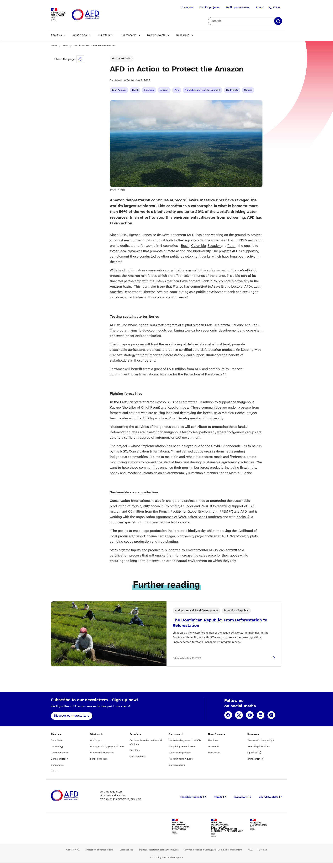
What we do (80, 35)
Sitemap (263, 850)
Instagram (271, 715)
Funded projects (98, 759)
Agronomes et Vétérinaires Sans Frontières (189, 517)
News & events (156, 35)
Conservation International (149, 451)
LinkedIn (260, 715)
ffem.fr (218, 797)
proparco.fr (240, 797)
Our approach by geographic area (107, 746)
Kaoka (241, 517)
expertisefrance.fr (191, 797)
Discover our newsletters (71, 715)
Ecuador (164, 90)
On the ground (121, 58)
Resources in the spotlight (260, 740)
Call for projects (209, 7)
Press (259, 7)
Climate (248, 90)
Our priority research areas (182, 746)
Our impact (95, 740)
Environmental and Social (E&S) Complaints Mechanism (213, 850)
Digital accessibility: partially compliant (158, 850)
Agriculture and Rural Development (202, 90)
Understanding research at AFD (185, 740)
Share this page (80, 59)
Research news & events (181, 759)
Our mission (57, 740)
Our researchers (177, 765)
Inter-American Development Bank (182, 281)
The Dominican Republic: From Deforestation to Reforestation (220, 623)
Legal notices (126, 850)
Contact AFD (72, 850)
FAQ (250, 850)
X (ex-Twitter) (239, 715)
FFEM (223, 512)
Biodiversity (232, 90)
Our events (213, 746)
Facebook (228, 715)
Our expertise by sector (102, 752)
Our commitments (60, 752)
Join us (54, 771)
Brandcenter (253, 759)
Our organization (59, 759)
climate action (175, 251)
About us (56, 35)
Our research (128, 35)
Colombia (149, 90)
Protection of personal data (99, 850)
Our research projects (180, 752)
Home (54, 45)
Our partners (57, 765)
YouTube (250, 715)
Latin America (119, 90)
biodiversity (201, 251)
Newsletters (214, 752)
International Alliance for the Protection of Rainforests (180, 374)
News (65, 45)
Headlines (213, 740)
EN (275, 7)
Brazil (135, 90)
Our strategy (57, 746)
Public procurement (237, 7)
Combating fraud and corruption (166, 857)
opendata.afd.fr (268, 797)
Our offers (104, 35)
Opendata (252, 752)
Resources (182, 35)
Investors (187, 7)
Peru (176, 90)
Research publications (258, 746)
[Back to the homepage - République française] (94, 15)
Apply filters (278, 21)
